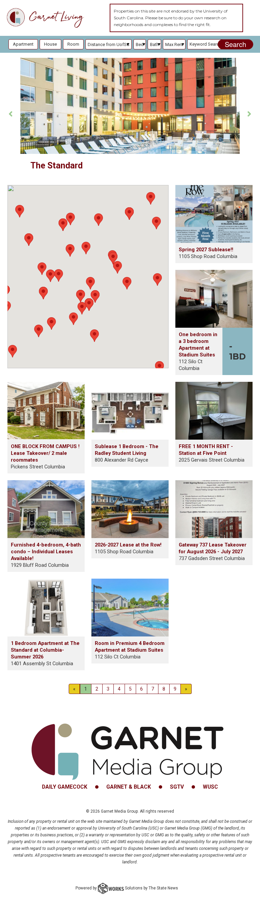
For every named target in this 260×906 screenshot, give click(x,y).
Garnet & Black (128, 787)
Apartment (23, 44)
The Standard (56, 165)
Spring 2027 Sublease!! (206, 250)
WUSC (210, 787)
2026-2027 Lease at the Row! (128, 545)
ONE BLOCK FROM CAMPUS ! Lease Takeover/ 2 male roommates (45, 453)
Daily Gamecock (64, 787)
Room (73, 44)
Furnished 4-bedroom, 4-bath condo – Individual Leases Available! (46, 551)
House (50, 44)
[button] (98, 220)
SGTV (177, 787)
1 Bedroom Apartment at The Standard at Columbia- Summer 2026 (45, 650)
